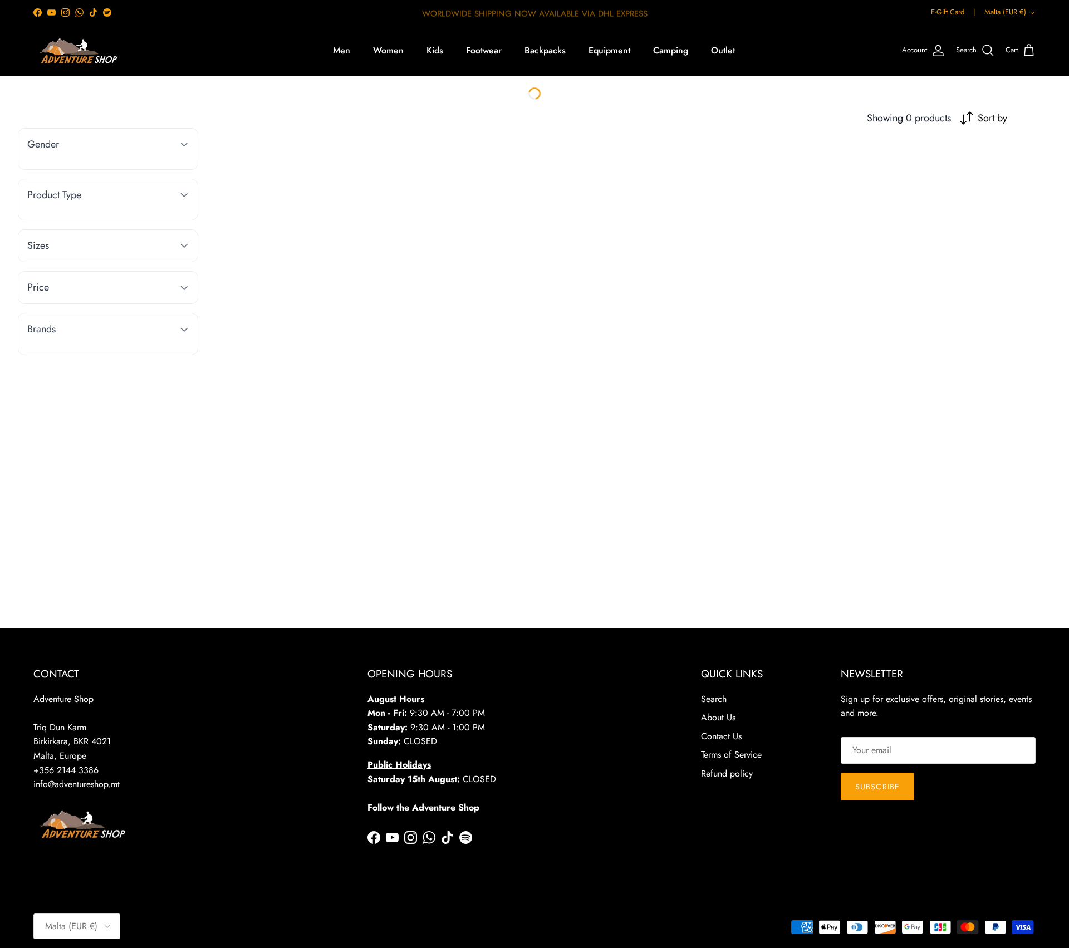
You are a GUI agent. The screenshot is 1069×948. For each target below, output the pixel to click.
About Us (718, 717)
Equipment (609, 50)
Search (714, 698)
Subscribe (877, 786)
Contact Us (721, 736)
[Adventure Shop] (76, 50)
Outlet (723, 50)
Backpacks (545, 50)
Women (388, 50)
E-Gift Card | (953, 12)
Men (341, 50)
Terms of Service (731, 754)
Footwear (484, 50)
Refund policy (727, 773)
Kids (434, 50)
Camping (670, 50)
